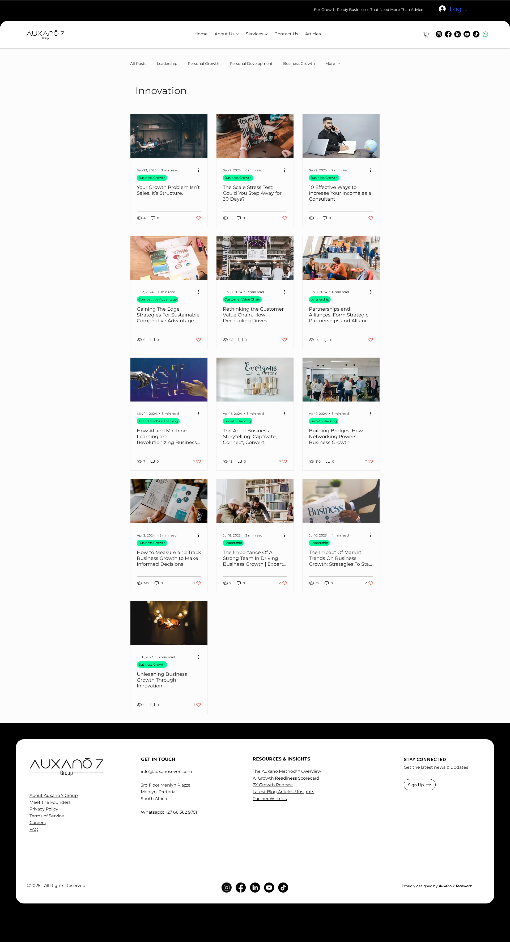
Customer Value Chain (242, 299)
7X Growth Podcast (273, 784)
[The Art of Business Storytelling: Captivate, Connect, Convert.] (255, 380)
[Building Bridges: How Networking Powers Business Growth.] (341, 380)
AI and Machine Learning (158, 421)
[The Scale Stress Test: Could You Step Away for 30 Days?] (255, 136)
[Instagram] (439, 34)
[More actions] (200, 170)
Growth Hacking (237, 421)
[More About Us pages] (237, 34)
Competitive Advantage (157, 299)
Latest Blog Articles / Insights (283, 791)
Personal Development (251, 63)
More (330, 63)
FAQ (33, 829)
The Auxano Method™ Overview (287, 771)
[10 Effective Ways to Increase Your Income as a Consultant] (341, 136)
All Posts (138, 63)
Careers (37, 822)
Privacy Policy (43, 809)
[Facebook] (448, 34)
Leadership (167, 63)
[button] (426, 34)
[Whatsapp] (485, 34)
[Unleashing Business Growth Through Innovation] (168, 623)
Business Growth (299, 63)
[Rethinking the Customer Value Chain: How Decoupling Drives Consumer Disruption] (255, 258)
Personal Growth (203, 63)
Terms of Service (46, 815)
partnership (320, 299)
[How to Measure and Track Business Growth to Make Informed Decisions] (168, 501)
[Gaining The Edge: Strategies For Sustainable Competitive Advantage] (168, 258)
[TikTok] (476, 34)
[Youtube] (467, 34)
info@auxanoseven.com (166, 771)
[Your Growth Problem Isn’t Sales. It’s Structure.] (168, 136)
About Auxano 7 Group (53, 795)
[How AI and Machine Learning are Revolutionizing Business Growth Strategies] (168, 380)
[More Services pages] (266, 34)
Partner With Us (270, 798)
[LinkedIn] (457, 34)
